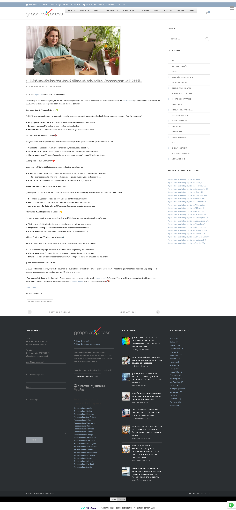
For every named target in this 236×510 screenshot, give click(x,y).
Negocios (176, 126)
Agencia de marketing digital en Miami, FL (185, 192)
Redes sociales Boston (83, 426)
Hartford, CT (175, 362)
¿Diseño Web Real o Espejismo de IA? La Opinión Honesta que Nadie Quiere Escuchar (146, 396)
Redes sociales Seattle (83, 467)
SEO (173, 143)
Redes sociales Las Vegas (84, 455)
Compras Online (179, 82)
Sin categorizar (179, 148)
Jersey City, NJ (176, 372)
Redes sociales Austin (83, 408)
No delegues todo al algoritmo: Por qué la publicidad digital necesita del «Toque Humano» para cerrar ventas (145, 452)
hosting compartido (181, 99)
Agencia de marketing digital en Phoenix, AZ (186, 224)
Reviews (180, 10)
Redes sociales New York (84, 423)
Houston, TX (175, 345)
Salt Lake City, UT (177, 398)
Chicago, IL (174, 368)
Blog (156, 10)
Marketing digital (180, 115)
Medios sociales (179, 121)
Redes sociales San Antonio (85, 417)
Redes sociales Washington (85, 446)
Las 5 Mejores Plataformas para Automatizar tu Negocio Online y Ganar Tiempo (146, 413)
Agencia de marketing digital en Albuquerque (187, 227)
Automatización (179, 66)
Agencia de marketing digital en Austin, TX (186, 179)
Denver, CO (174, 395)
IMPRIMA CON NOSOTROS (87, 376)
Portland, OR (175, 402)
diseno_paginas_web (181, 88)
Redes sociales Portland (84, 464)
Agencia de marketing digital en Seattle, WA (186, 243)
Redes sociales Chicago (83, 434)
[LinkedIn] (205, 494)
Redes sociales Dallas (83, 411)
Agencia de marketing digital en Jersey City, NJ (187, 211)
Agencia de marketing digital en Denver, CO (186, 233)
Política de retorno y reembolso (87, 344)
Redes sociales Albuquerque (85, 452)
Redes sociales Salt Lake (84, 461)
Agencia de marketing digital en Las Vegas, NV (187, 230)
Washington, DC (176, 378)
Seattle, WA (174, 405)
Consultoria (128, 10)
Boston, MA (175, 358)
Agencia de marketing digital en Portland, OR (187, 240)
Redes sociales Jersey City (85, 437)
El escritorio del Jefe (182, 93)
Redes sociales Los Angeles (85, 443)
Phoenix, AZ (175, 385)
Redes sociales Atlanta (83, 431)
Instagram (177, 104)
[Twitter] (194, 494)
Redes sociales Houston (84, 414)
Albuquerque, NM (177, 388)
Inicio (70, 10)
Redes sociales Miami (83, 420)
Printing (145, 10)
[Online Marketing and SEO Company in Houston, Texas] (44, 12)
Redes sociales (179, 137)
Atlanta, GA (174, 365)
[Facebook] (190, 494)
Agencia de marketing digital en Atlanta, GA (186, 205)
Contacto (167, 10)
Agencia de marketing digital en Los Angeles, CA (188, 221)
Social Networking (181, 153)
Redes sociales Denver (83, 458)
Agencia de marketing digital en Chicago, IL (186, 208)
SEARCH (207, 39)
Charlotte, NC (175, 375)
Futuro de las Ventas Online (40, 301)
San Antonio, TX (176, 348)
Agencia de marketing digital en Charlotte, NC (187, 214)
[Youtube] (198, 494)
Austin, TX (174, 338)
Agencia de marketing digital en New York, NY (187, 195)
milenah (57, 86)
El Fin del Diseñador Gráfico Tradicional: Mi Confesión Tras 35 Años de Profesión (147, 360)
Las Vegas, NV (176, 392)
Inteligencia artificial (182, 110)
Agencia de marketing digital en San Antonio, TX (188, 189)
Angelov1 (38, 94)
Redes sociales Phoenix (83, 449)
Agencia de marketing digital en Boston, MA (186, 198)
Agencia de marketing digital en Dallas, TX (186, 182)
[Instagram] (209, 494)
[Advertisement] (189, 275)
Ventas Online (178, 159)
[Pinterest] (202, 494)
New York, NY (176, 355)
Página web (177, 132)
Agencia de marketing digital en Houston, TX (187, 186)
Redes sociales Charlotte (84, 440)
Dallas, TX (174, 342)
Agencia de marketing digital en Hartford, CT (187, 201)
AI (173, 61)
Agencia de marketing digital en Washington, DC (188, 217)
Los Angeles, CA (176, 382)
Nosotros (84, 10)
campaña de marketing (182, 77)
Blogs (175, 72)
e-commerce (99, 278)
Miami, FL (174, 352)
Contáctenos (31, 287)
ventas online (127, 100)
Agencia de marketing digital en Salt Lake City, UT (189, 237)
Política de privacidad (83, 341)
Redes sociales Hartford (84, 428)
